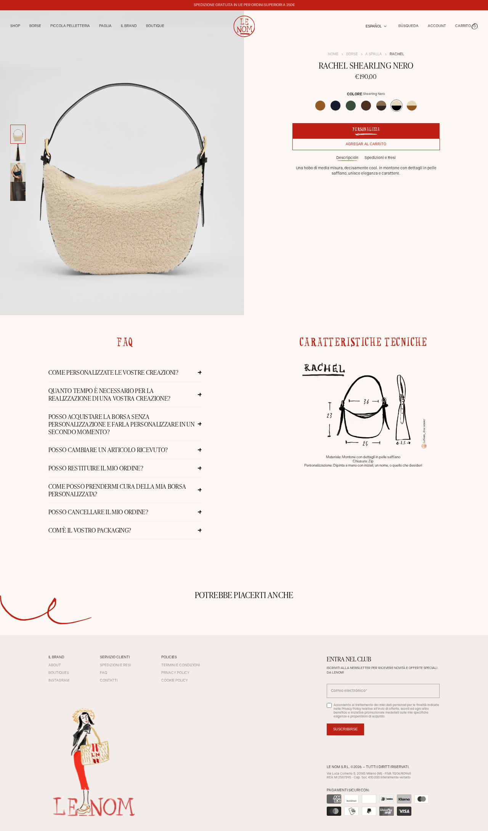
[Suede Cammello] (320, 105)
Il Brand (129, 26)
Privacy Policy (175, 673)
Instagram (58, 680)
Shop (15, 26)
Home (333, 54)
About (54, 665)
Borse (352, 54)
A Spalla (373, 54)
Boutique (155, 26)
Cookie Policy (174, 680)
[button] (466, 26)
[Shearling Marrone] (381, 105)
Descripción (347, 158)
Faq (103, 673)
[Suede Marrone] (366, 105)
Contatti (108, 680)
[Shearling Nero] (396, 105)
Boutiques (58, 673)
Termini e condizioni (180, 665)
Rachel (397, 54)
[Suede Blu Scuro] (335, 105)
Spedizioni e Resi (380, 158)
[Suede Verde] (351, 105)
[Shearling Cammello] (412, 105)
